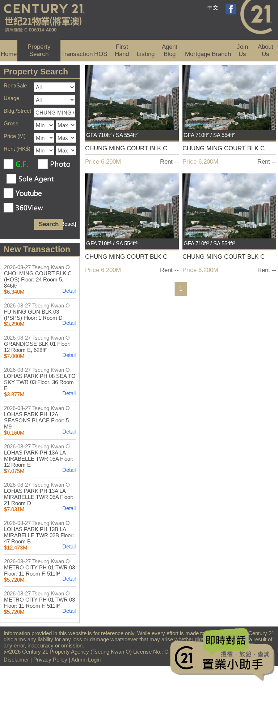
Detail (69, 291)
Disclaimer (16, 659)
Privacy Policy (50, 659)
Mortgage (197, 54)
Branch (221, 54)
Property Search (39, 50)
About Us (265, 50)
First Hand (122, 50)
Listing (146, 54)
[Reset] (67, 224)
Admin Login (86, 659)
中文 (212, 7)
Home (9, 54)
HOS (100, 54)
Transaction (77, 54)
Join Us (242, 50)
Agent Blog (169, 50)
